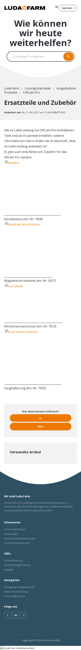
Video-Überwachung (16, 591)
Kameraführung (13, 560)
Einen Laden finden (15, 529)
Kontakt (8, 569)
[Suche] (68, 56)
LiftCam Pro (31, 92)
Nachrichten (11, 534)
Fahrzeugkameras (14, 596)
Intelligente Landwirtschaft (19, 587)
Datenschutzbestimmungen (20, 538)
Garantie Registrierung (17, 565)
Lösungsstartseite (37, 88)
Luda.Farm (11, 88)
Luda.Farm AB (51, 640)
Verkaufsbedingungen (17, 543)
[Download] (34, 331)
